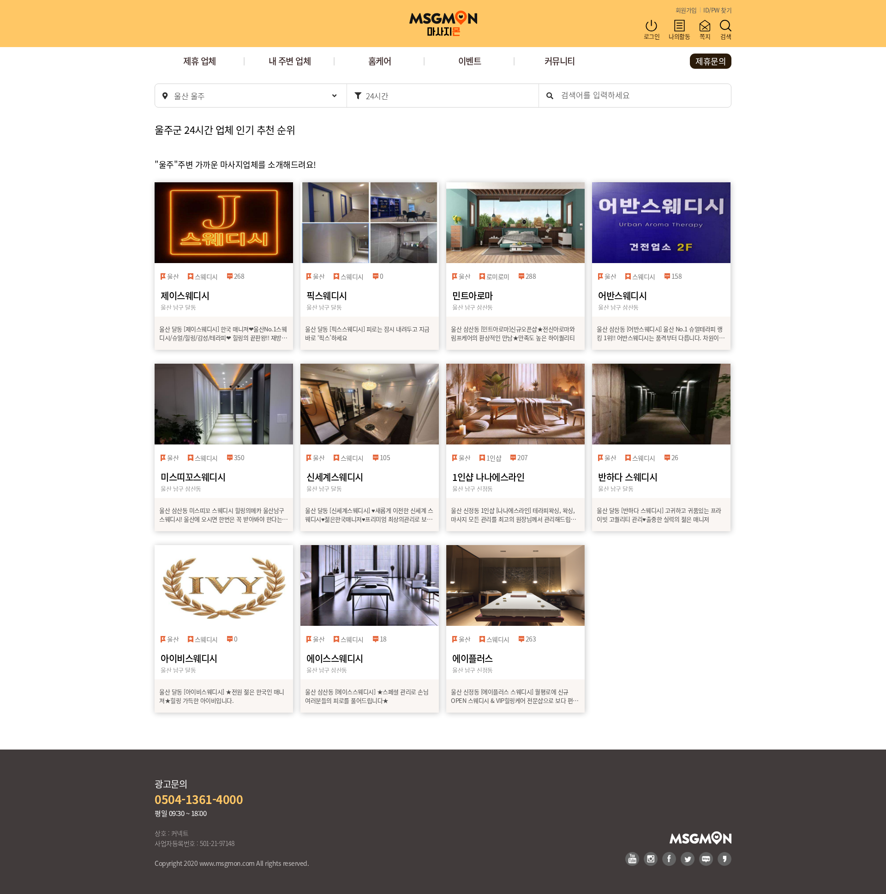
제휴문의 (710, 61)
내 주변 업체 (290, 60)
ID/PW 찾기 (717, 10)
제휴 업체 (199, 60)
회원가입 (686, 10)
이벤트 (469, 60)
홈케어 (379, 60)
